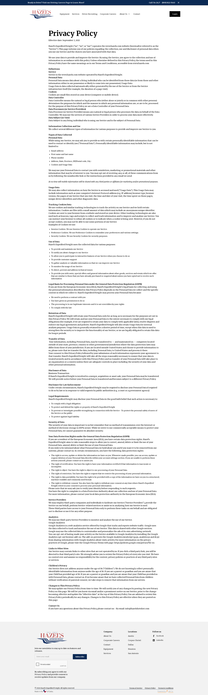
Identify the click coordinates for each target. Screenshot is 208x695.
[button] (124, 14)
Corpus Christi (134, 640)
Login (174, 14)
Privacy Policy (150, 688)
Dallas (131, 645)
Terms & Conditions (165, 688)
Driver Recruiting (89, 14)
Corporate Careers (108, 14)
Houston (132, 649)
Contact (136, 14)
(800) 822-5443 (168, 3)
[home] (41, 14)
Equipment (64, 14)
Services (75, 14)
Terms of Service (135, 688)
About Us (107, 636)
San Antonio (133, 653)
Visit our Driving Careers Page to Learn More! (63, 3)
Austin (131, 636)
